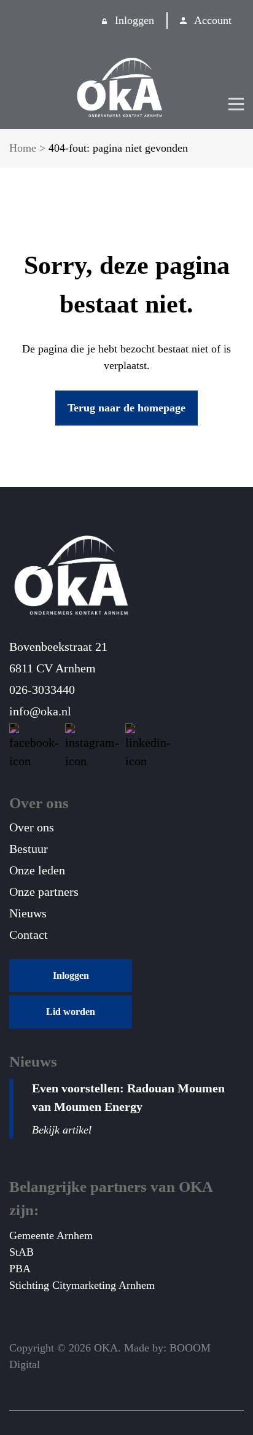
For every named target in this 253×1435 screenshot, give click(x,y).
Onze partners (44, 891)
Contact (28, 934)
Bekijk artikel (61, 1130)
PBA (20, 1268)
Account (213, 20)
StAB (21, 1252)
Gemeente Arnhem (51, 1235)
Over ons (31, 827)
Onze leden (37, 870)
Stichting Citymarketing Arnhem (82, 1285)
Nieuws (28, 913)
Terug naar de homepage (126, 408)
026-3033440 (42, 689)
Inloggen (134, 20)
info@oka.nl (40, 711)
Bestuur (28, 848)
